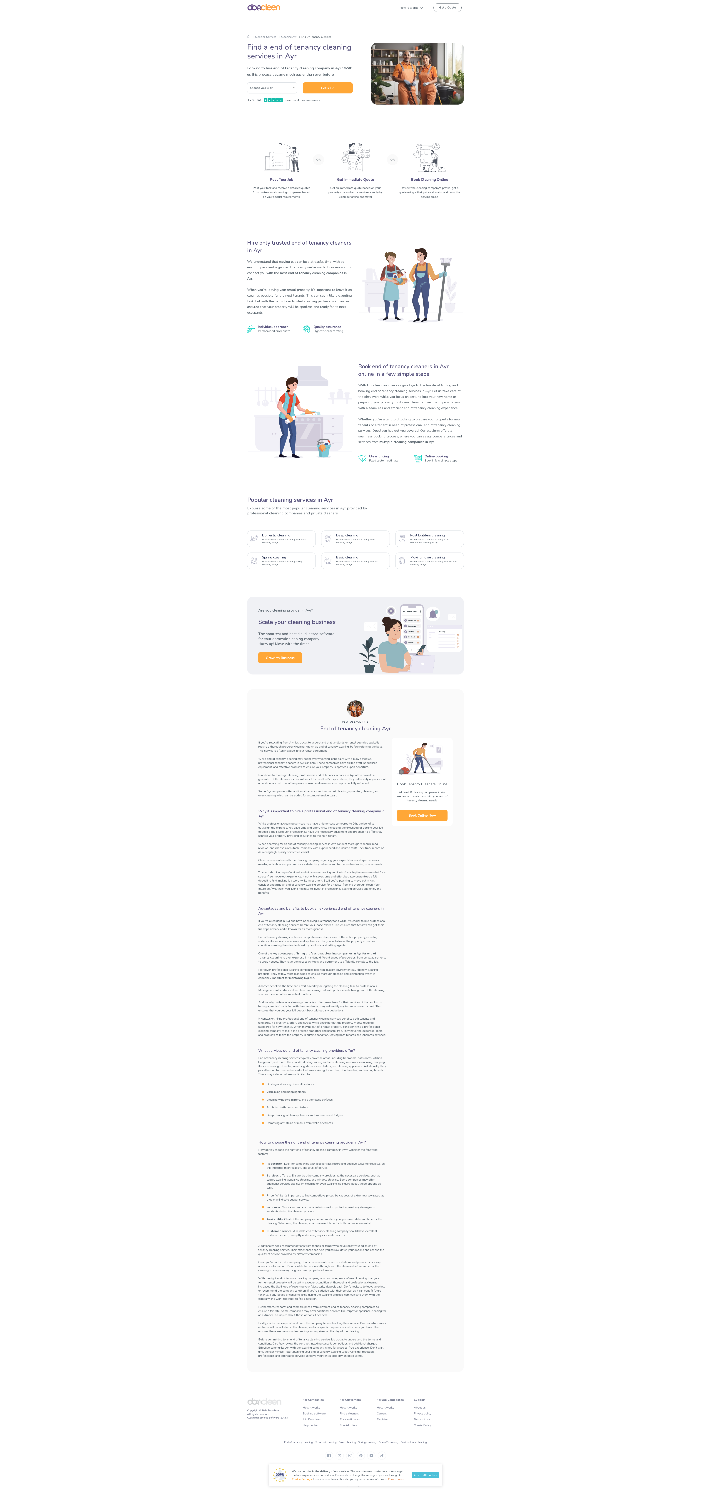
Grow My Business (280, 658)
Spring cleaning (367, 1442)
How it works (311, 1408)
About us (420, 1408)
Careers (382, 1414)
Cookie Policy (422, 1425)
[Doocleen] (264, 1404)
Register (382, 1419)
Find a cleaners (349, 1414)
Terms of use (422, 1419)
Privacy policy (422, 1414)
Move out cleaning (326, 1442)
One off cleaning (388, 1442)
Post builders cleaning (414, 1442)
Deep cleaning (347, 1442)
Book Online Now (422, 815)
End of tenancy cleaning (298, 1442)
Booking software (314, 1414)
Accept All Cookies (425, 1475)
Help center (310, 1425)
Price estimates (350, 1419)
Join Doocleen (312, 1419)
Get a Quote (447, 8)
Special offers (348, 1425)
